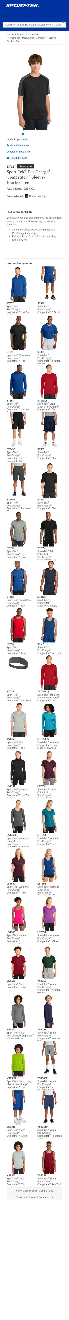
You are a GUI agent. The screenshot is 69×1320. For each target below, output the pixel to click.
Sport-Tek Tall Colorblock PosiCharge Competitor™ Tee (46, 555)
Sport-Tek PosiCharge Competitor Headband (19, 697)
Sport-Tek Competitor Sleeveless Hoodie (47, 603)
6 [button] (41, 134)
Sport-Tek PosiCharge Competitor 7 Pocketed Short (15, 456)
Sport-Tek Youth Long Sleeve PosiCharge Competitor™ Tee (19, 1084)
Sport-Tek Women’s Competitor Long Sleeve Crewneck (48, 745)
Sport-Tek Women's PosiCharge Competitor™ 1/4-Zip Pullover (18, 794)
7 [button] (45, 134)
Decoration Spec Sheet (19, 151)
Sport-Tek (33, 34)
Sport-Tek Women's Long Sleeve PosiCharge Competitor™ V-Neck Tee (18, 844)
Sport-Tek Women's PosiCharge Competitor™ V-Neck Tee (48, 939)
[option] (34, 91)
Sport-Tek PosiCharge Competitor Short (47, 455)
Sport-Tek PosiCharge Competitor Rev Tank (49, 650)
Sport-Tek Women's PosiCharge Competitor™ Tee (48, 841)
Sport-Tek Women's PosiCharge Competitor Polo (18, 889)
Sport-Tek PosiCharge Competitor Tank (16, 650)
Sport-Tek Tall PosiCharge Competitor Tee (16, 745)
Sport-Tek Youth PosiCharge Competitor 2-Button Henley (49, 988)
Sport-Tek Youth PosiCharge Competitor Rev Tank (49, 1181)
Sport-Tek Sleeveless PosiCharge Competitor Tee (19, 603)
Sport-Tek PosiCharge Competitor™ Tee (46, 505)
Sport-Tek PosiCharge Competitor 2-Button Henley (49, 359)
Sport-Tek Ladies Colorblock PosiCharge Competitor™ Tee (47, 794)
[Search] (64, 22)
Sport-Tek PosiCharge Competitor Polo (16, 554)
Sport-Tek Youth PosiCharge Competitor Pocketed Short (49, 1134)
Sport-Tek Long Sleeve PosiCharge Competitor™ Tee (48, 406)
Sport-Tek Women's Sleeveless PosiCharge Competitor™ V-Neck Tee (48, 892)
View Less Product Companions (34, 1197)
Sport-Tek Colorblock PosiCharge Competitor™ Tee (18, 358)
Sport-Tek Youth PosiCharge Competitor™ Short (17, 1133)
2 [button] (26, 134)
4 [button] (34, 134)
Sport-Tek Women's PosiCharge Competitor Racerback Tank (18, 939)
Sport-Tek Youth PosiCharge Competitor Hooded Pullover (48, 1037)
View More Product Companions (34, 1190)
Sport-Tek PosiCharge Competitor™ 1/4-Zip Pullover (18, 311)
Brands (20, 34)
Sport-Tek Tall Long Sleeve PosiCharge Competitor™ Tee (48, 697)
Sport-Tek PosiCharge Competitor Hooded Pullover (18, 408)
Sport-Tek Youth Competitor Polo (16, 985)
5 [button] (37, 134)
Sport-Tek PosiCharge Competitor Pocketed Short (19, 507)
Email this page (18, 158)
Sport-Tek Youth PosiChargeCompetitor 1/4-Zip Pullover (20, 1035)
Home (10, 34)
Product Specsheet (17, 139)
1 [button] (23, 134)
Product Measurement (18, 145)
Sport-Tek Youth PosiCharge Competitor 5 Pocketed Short (46, 1085)
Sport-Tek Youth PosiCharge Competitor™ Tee (16, 1181)
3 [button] (30, 134)
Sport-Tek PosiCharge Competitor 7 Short (48, 309)
